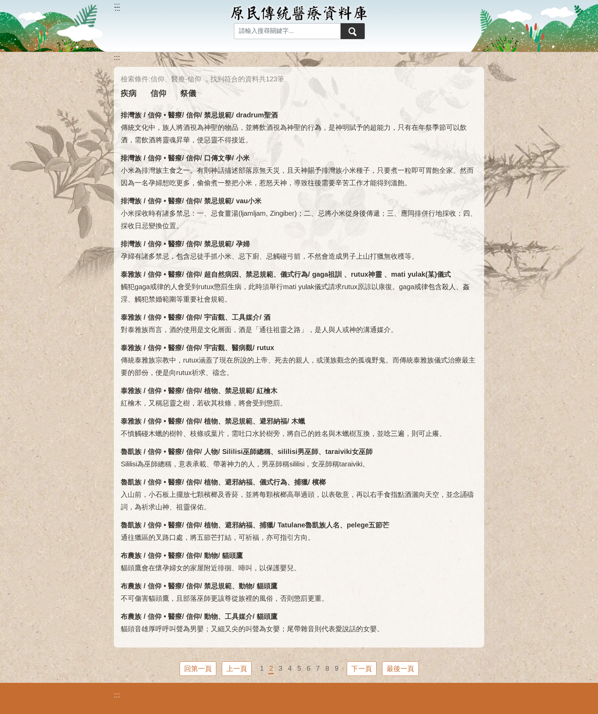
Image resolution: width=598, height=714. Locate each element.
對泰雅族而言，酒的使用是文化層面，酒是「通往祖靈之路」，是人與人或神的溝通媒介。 (259, 329)
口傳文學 (218, 158)
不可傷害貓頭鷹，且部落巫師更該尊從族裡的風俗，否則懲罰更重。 (224, 598)
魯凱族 (131, 451)
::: (117, 57)
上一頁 (236, 668)
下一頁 (361, 668)
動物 (211, 555)
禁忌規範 (218, 115)
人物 (211, 451)
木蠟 (298, 421)
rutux (265, 347)
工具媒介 (246, 317)
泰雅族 (131, 274)
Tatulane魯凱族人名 (309, 525)
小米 (243, 158)
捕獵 (301, 482)
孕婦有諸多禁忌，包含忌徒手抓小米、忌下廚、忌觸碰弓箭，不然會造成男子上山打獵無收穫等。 (269, 256)
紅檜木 (267, 390)
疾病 (129, 93)
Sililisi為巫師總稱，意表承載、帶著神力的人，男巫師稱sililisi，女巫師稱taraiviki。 (245, 464)
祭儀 (188, 93)
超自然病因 (221, 274)
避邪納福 (273, 421)
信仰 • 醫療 (165, 115)
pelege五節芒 (368, 525)
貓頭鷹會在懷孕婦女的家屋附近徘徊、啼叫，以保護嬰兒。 (211, 568)
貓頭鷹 (232, 555)
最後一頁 (400, 668)
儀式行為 (294, 274)
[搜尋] (353, 31)
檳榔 (319, 482)
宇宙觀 (214, 317)
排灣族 (131, 115)
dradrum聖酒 (257, 115)
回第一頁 (198, 668)
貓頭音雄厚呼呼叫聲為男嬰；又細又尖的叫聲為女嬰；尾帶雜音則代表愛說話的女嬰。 (252, 629)
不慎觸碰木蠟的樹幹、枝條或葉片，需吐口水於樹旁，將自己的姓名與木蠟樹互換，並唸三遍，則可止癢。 (283, 433)
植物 (211, 390)
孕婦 (243, 244)
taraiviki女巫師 (349, 451)
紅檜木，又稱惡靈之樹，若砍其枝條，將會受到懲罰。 (204, 403)
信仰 (158, 93)
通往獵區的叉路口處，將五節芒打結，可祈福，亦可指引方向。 (218, 537)
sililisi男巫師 (298, 451)
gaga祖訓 (328, 274)
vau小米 (249, 201)
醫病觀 (242, 347)
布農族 (131, 555)
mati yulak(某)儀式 (421, 274)
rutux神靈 (367, 274)
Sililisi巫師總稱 (246, 451)
